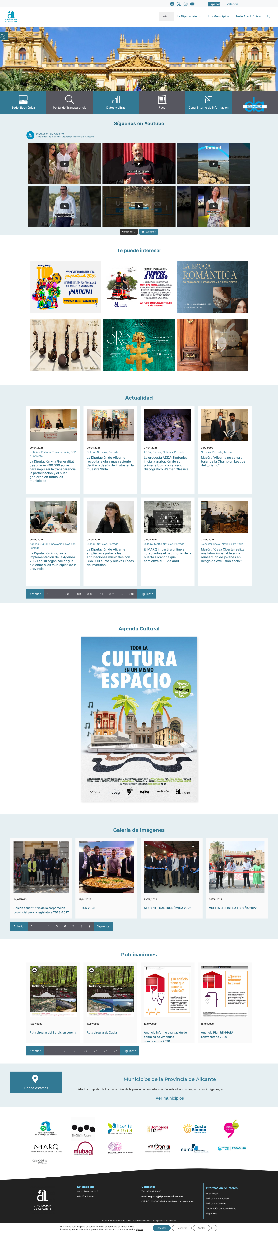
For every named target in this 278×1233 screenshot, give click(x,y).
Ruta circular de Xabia (102, 1032)
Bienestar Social (210, 544)
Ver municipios (170, 1098)
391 (131, 594)
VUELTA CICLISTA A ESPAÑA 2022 (233, 908)
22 (65, 1051)
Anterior (35, 594)
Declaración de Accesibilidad (221, 1208)
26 (105, 1051)
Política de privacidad (217, 1198)
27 (115, 1051)
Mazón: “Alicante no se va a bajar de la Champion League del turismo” (223, 461)
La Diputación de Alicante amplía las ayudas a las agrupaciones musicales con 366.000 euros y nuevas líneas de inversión (110, 557)
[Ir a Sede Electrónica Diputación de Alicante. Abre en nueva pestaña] (23, 102)
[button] (268, 16)
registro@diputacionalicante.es (165, 1196)
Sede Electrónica (248, 16)
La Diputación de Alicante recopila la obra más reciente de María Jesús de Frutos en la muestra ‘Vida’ (110, 463)
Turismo (228, 452)
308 (66, 594)
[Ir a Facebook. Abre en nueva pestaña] (172, 4)
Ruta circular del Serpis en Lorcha (53, 1032)
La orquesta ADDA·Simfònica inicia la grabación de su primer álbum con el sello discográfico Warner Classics (166, 463)
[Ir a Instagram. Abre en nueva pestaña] (186, 4)
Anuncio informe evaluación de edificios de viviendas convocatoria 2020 (165, 1037)
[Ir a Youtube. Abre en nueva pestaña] (192, 4)
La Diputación (187, 16)
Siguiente (147, 594)
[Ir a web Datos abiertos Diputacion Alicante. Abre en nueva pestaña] (255, 102)
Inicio (166, 16)
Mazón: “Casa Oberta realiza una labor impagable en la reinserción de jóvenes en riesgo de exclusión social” (223, 555)
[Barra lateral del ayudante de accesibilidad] (4, 36)
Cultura (91, 452)
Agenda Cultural (139, 629)
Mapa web (211, 1213)
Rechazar (182, 1228)
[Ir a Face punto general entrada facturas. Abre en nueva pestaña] (162, 102)
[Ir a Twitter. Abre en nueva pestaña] (179, 4)
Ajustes (201, 1228)
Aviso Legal (212, 1193)
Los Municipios (218, 16)
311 (100, 594)
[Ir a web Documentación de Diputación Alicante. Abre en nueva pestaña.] (116, 102)
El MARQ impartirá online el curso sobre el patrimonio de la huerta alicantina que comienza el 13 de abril (167, 555)
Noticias (35, 452)
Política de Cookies (216, 1203)
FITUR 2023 (87, 908)
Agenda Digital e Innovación (47, 544)
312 (111, 594)
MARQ (158, 544)
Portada (46, 452)
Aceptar (162, 1228)
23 (75, 1051)
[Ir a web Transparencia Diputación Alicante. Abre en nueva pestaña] (69, 102)
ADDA (147, 452)
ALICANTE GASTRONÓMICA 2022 (167, 908)
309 (78, 594)
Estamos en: (85, 1186)
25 (95, 1051)
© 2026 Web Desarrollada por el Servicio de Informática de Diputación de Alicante (139, 1220)
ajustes (139, 1229)
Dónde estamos (36, 1088)
